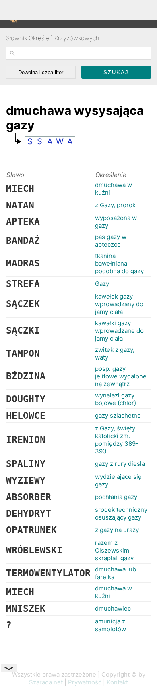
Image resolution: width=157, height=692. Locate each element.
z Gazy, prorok (115, 205)
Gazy (102, 283)
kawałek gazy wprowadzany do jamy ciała (119, 304)
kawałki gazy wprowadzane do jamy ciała (119, 330)
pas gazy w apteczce (110, 240)
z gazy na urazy (117, 530)
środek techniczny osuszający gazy (121, 513)
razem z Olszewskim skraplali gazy (114, 550)
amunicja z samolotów (110, 625)
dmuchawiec (113, 608)
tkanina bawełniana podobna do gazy (119, 263)
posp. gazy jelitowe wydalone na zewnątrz (121, 376)
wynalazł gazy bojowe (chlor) (115, 399)
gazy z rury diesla (120, 464)
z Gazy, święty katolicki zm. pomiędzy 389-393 (116, 439)
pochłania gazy (116, 497)
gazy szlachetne (118, 415)
